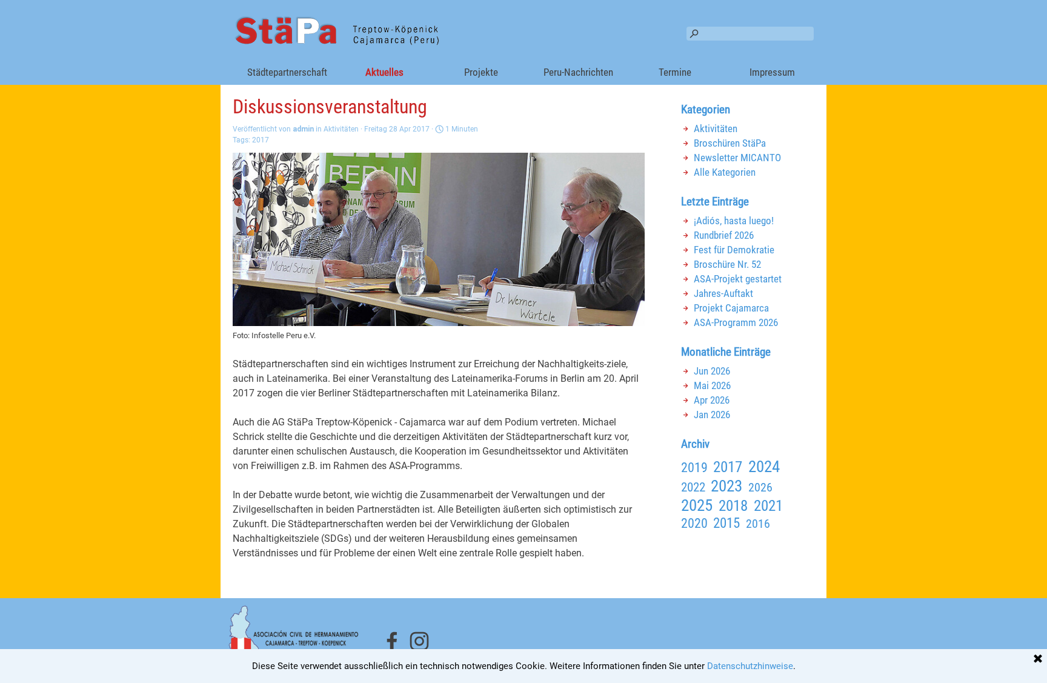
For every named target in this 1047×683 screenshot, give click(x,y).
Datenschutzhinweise (750, 666)
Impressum (772, 72)
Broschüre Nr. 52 (727, 264)
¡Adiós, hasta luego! (734, 221)
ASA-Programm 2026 (736, 322)
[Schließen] (1038, 659)
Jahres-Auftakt (723, 293)
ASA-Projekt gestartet (738, 279)
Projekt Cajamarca (731, 308)
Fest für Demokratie (734, 250)
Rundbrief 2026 (724, 235)
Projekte (481, 72)
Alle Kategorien (725, 172)
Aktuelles (384, 72)
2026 (760, 487)
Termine (675, 72)
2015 (726, 523)
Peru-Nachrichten (578, 72)
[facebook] (392, 641)
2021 (768, 505)
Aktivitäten (715, 128)
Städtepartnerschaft (287, 72)
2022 (693, 487)
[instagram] (419, 641)
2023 (726, 486)
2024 (764, 466)
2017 (260, 140)
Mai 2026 (712, 385)
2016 (758, 523)
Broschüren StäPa (730, 143)
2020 (694, 523)
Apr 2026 (712, 400)
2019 (694, 467)
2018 (733, 505)
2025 (697, 505)
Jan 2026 (712, 414)
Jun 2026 (712, 371)
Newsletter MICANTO (737, 158)
